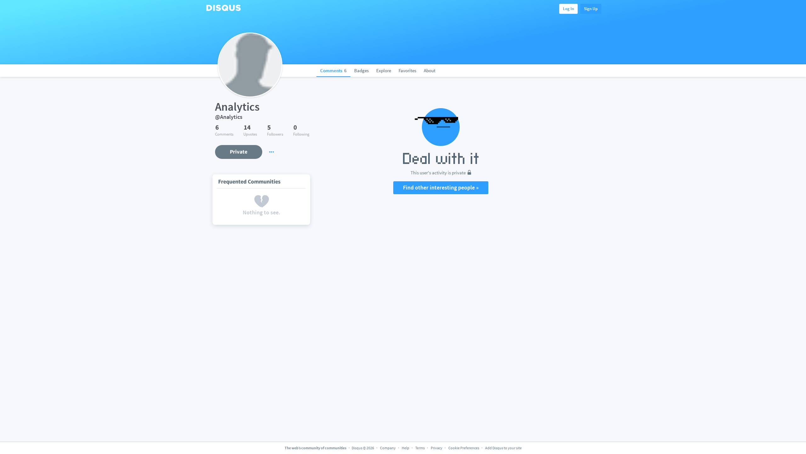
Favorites (407, 70)
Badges (361, 70)
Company (388, 447)
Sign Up (591, 8)
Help (405, 447)
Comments (333, 70)
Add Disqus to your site (503, 447)
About (429, 70)
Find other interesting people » (441, 187)
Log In (568, 8)
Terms (420, 447)
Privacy (436, 447)
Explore (383, 70)
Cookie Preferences (464, 447)
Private (238, 151)
